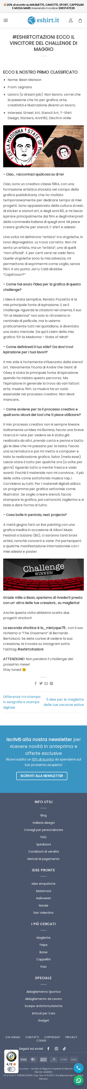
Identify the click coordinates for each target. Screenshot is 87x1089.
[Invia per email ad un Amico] (46, 684)
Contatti (32, 1037)
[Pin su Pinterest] (51, 684)
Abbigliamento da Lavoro (43, 999)
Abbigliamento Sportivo (43, 992)
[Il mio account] (71, 20)
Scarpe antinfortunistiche (44, 1006)
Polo (44, 967)
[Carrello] (81, 20)
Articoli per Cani (43, 1013)
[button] (5, 20)
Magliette (43, 938)
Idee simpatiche (44, 884)
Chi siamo (12, 1037)
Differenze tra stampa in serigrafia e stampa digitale (21, 702)
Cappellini (43, 959)
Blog (44, 815)
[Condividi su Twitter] (41, 684)
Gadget (43, 1020)
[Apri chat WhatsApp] (78, 1081)
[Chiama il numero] (78, 1068)
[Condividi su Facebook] (35, 684)
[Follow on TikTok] (64, 1048)
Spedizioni (43, 844)
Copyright (52, 1037)
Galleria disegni (44, 823)
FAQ (43, 837)
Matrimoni (43, 891)
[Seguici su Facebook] (48, 1048)
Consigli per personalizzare (43, 830)
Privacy (71, 1037)
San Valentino (43, 913)
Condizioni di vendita (43, 851)
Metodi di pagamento (43, 859)
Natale (43, 905)
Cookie (41, 1040)
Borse (43, 952)
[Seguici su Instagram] (56, 1048)
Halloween (43, 898)
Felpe (44, 945)
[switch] (11, 1069)
